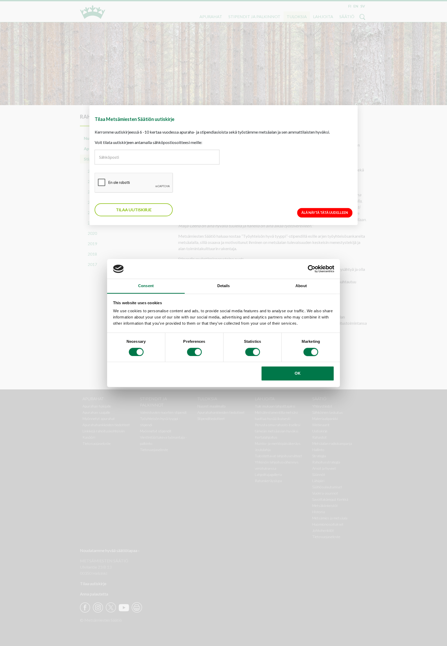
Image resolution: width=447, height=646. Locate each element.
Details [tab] (223, 286)
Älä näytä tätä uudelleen (324, 213)
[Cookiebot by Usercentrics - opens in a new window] (311, 269)
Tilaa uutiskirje (134, 209)
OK (298, 373)
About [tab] (301, 286)
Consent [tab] (146, 286)
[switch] (194, 352)
